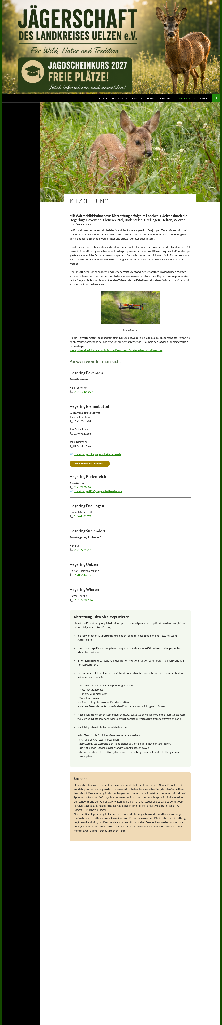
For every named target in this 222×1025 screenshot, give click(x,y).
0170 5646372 (82, 574)
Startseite (102, 98)
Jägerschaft (118, 98)
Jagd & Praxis (165, 98)
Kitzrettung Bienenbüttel (90, 463)
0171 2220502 (82, 487)
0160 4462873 (82, 516)
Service (203, 98)
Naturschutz (186, 98)
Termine (150, 98)
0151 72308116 (83, 600)
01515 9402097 (83, 391)
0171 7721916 (82, 549)
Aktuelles (137, 98)
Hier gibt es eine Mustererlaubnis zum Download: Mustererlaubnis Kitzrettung (116, 350)
